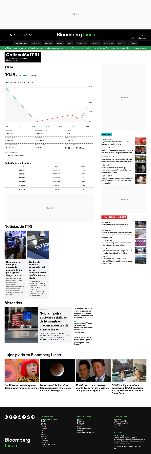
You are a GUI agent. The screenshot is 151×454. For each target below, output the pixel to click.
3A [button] (28, 82)
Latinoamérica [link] (81, 43)
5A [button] (32, 82)
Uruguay (43, 438)
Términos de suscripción (121, 423)
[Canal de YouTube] (15, 417)
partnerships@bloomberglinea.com (125, 437)
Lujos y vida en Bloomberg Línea (33, 355)
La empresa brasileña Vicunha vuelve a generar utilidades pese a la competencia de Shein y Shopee (116, 261)
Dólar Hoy (80, 423)
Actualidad (80, 425)
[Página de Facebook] (6, 417)
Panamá (43, 436)
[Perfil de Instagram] (19, 417)
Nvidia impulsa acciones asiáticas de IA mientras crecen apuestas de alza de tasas (54, 321)
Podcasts (80, 431)
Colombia (44, 427)
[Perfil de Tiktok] (28, 417)
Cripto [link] (70, 43)
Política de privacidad (120, 421)
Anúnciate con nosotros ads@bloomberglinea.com (130, 439)
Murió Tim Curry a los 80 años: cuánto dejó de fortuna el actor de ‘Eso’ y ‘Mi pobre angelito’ (92, 388)
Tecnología (117, 425)
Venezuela (44, 429)
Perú (42, 433)
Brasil (43, 421)
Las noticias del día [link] (21, 43)
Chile (42, 431)
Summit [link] (59, 43)
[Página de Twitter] (10, 417)
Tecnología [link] (95, 43)
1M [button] (11, 82)
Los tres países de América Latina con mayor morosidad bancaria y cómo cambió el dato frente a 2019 (116, 181)
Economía (80, 419)
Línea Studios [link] (108, 43)
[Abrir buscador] (11, 35)
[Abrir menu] (7, 35)
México (43, 423)
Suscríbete (117, 419)
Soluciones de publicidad (122, 443)
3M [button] (15, 82)
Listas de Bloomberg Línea (86, 433)
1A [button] (24, 82)
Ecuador (44, 434)
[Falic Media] (133, 38)
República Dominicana (48, 444)
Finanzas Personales (84, 429)
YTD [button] (19, 82)
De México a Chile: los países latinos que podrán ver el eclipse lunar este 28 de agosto (56, 388)
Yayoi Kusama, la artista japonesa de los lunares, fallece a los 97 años (22, 386)
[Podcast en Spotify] (33, 417)
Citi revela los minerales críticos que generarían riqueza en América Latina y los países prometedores (116, 170)
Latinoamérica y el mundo (49, 419)
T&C (115, 427)
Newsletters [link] (36, 43)
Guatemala (44, 446)
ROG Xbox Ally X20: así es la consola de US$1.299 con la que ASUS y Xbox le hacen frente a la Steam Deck (127, 389)
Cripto (79, 427)
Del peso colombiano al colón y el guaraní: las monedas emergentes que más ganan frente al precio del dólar (43, 48)
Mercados (13, 303)
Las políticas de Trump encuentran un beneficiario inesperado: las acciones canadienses (83, 327)
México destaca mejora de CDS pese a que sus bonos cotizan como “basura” (83, 340)
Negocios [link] (121, 43)
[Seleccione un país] (30, 35)
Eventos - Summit (119, 435)
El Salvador (44, 442)
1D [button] (7, 82)
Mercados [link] (48, 43)
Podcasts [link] (133, 43)
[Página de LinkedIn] (24, 417)
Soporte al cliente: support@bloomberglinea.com (129, 441)
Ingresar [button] (143, 35)
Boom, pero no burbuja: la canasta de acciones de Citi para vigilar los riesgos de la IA (14, 269)
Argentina (44, 425)
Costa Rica (44, 440)
